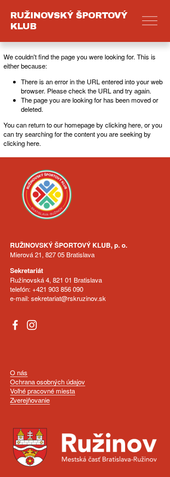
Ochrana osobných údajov (47, 381)
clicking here (123, 124)
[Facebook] (15, 325)
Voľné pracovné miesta (42, 390)
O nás (18, 372)
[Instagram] (32, 325)
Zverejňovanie (30, 399)
